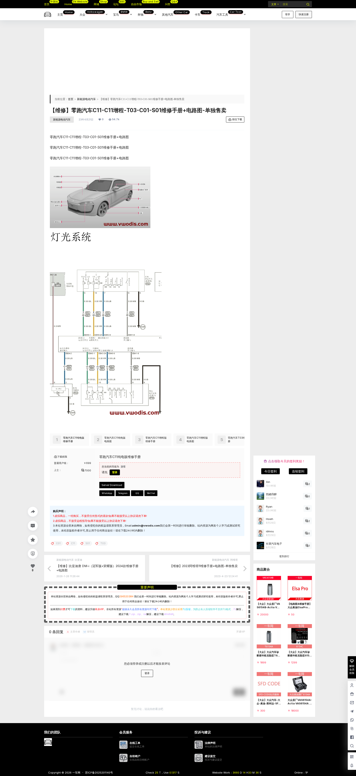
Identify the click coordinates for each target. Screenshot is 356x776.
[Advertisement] (147, 63)
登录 (287, 14)
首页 (70, 99)
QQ (137, 493)
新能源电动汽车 (86, 99)
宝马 (120, 13)
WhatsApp (107, 493)
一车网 (75, 772)
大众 (91, 13)
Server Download (112, 485)
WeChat (151, 493)
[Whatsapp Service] (352, 720)
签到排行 (284, 556)
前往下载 (237, 119)
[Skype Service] (352, 729)
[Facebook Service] (352, 737)
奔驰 (145, 13)
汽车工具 (229, 13)
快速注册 (304, 14)
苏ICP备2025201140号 (99, 772)
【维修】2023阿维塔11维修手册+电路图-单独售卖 (204, 566)
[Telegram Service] (352, 712)
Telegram (123, 493)
